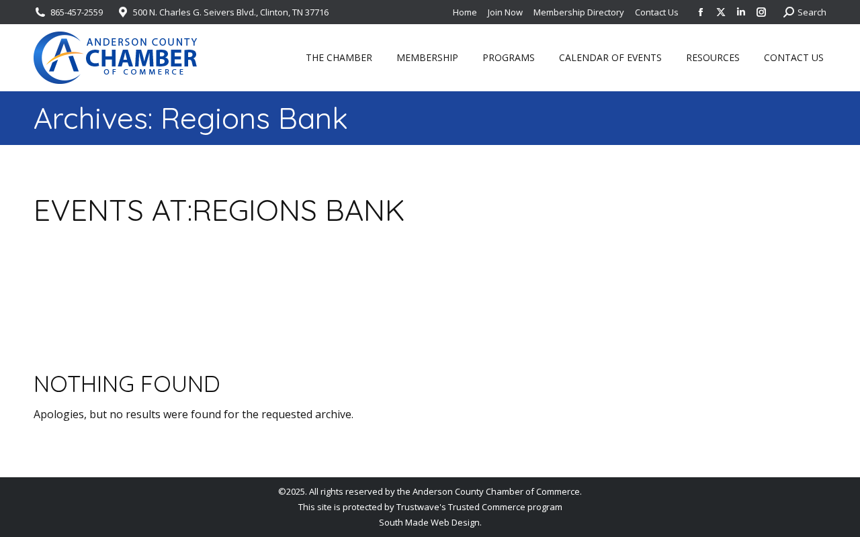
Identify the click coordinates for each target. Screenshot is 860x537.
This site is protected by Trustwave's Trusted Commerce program (430, 507)
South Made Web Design (429, 522)
